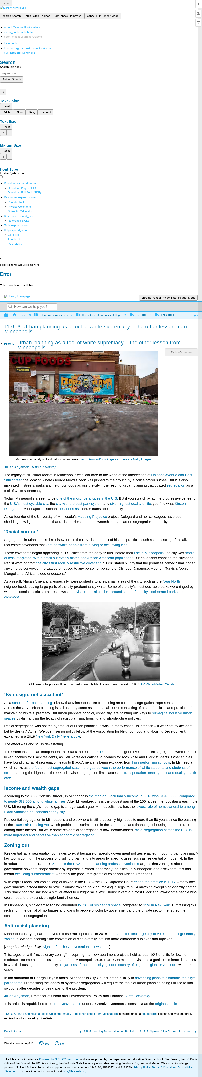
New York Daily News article (58, 736)
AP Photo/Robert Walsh (157, 684)
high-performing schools (151, 762)
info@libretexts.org (74, 1071)
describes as (69, 509)
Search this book (10, 66)
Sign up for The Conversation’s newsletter (75, 947)
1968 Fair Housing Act (31, 825)
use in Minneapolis (149, 553)
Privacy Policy (141, 1067)
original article (166, 1004)
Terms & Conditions (164, 1067)
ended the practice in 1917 (155, 882)
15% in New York (156, 905)
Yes (47, 1043)
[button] (14, 239)
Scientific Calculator (20, 211)
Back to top (11, 1031)
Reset (6, 106)
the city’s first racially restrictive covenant (68, 563)
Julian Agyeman (16, 467)
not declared (150, 1013)
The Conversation (67, 1004)
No (62, 1043)
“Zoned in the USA (65, 864)
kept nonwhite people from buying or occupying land (87, 545)
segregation (176, 485)
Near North (171, 581)
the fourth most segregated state (54, 768)
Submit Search (12, 79)
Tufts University (43, 467)
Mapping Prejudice (92, 517)
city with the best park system (79, 504)
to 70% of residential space (99, 905)
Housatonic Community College (101, 315)
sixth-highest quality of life (130, 504)
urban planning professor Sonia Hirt (111, 864)
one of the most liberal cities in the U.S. (87, 498)
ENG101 (141, 315)
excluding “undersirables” (35, 874)
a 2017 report (103, 752)
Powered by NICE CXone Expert (59, 1059)
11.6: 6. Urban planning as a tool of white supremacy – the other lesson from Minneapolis (61, 1013)
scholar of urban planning (32, 703)
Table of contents (181, 352)
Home (22, 315)
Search (10, 307)
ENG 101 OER (170, 315)
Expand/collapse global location (196, 314)
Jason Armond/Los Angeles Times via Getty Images (115, 459)
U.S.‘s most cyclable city (29, 504)
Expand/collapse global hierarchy (8, 315)
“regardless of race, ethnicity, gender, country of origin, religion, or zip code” (118, 965)
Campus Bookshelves (54, 315)
